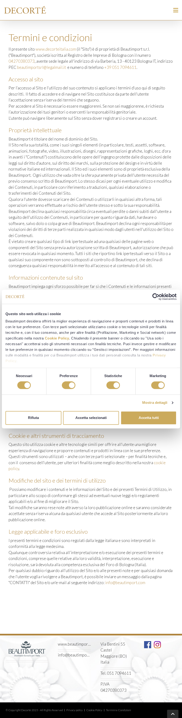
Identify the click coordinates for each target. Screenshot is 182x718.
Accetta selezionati (91, 418)
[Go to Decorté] (27, 10)
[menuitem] (74, 710)
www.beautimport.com (74, 644)
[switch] (68, 385)
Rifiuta (33, 418)
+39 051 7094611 (120, 67)
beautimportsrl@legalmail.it (41, 67)
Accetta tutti (149, 418)
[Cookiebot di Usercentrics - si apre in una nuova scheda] (156, 296)
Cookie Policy (57, 338)
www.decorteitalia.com (56, 49)
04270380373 (22, 61)
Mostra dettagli (155, 403)
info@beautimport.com (125, 582)
